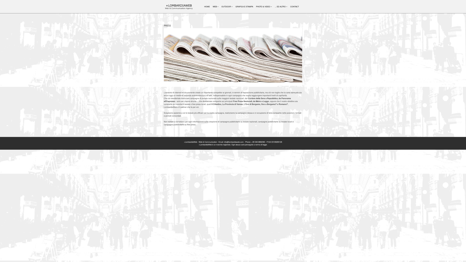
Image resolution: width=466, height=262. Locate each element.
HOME (207, 6)
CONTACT (294, 6)
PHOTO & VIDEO (263, 6)
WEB (215, 6)
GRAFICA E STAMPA (244, 6)
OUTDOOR (226, 6)
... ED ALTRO (280, 6)
